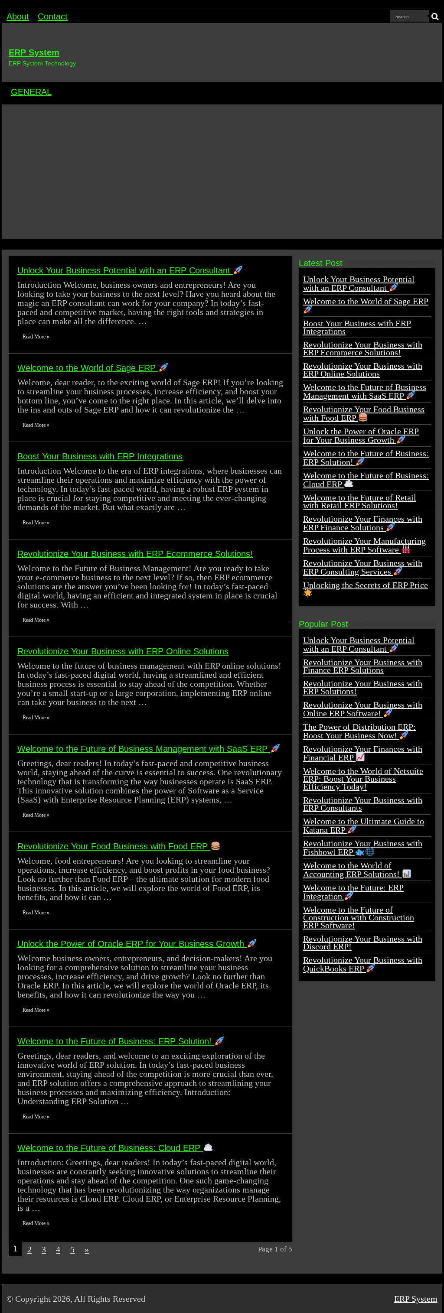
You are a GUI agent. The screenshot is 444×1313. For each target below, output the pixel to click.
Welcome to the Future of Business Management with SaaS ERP (143, 749)
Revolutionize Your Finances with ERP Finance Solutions (362, 523)
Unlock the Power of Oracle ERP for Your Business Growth (132, 944)
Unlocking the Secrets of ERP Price (365, 585)
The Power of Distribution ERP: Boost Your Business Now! (359, 731)
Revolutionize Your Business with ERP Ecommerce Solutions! (135, 554)
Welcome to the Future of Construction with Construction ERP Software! (358, 917)
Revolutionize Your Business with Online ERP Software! (362, 709)
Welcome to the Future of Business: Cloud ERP (110, 1148)
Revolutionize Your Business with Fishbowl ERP (362, 847)
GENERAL (31, 92)
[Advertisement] (222, 173)
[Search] (435, 16)
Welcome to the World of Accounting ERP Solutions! (352, 870)
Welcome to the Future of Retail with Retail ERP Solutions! (359, 501)
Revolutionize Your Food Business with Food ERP (113, 846)
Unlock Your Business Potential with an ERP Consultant (125, 270)
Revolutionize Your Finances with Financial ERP (362, 753)
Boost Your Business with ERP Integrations (100, 456)
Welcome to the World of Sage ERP (87, 368)
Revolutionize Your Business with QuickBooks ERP (362, 964)
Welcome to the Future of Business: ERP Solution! (115, 1041)
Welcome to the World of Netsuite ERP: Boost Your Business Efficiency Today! (363, 778)
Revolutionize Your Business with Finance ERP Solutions (362, 666)
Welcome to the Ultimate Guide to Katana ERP (363, 825)
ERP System (34, 52)
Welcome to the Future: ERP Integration (353, 892)
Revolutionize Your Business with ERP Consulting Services (362, 567)
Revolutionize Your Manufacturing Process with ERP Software (364, 545)
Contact (53, 16)
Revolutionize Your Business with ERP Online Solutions (123, 651)
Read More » (36, 337)
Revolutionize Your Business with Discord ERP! (362, 942)
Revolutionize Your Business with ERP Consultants (362, 803)
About (18, 16)
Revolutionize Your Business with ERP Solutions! (362, 687)
